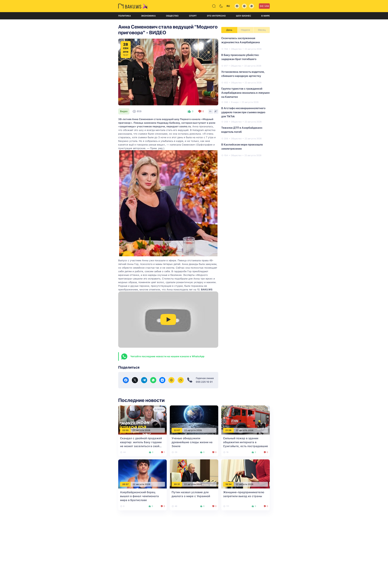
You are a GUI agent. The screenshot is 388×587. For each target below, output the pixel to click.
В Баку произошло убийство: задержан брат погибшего (240, 57)
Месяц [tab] (262, 29)
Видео (124, 111)
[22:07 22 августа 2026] (194, 419)
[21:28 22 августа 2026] (245, 419)
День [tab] (229, 29)
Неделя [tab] (245, 29)
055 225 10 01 (204, 381)
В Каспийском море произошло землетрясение (242, 146)
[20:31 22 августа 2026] (194, 473)
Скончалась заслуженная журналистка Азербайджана (240, 40)
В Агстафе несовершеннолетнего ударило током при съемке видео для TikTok (243, 112)
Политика (124, 16)
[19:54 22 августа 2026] (245, 473)
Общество (172, 16)
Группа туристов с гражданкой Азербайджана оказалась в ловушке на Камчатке (245, 92)
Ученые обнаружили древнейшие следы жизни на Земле (192, 442)
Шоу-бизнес (243, 16)
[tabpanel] (245, 96)
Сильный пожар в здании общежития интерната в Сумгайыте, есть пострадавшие (245, 442)
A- (210, 111)
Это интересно (216, 16)
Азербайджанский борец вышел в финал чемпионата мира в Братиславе (139, 496)
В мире (265, 16)
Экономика (148, 16)
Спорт (193, 16)
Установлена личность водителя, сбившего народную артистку (242, 73)
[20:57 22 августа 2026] (142, 473)
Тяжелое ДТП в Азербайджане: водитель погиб (242, 129)
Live (267, 6)
